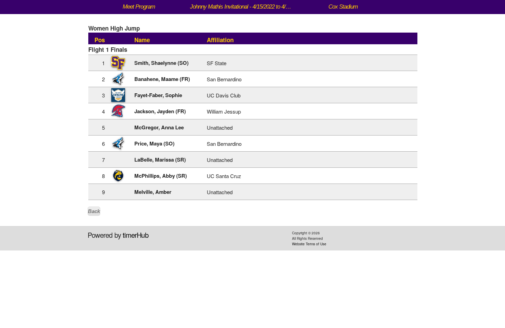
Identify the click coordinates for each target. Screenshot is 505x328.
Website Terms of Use (309, 244)
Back (94, 211)
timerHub (135, 235)
